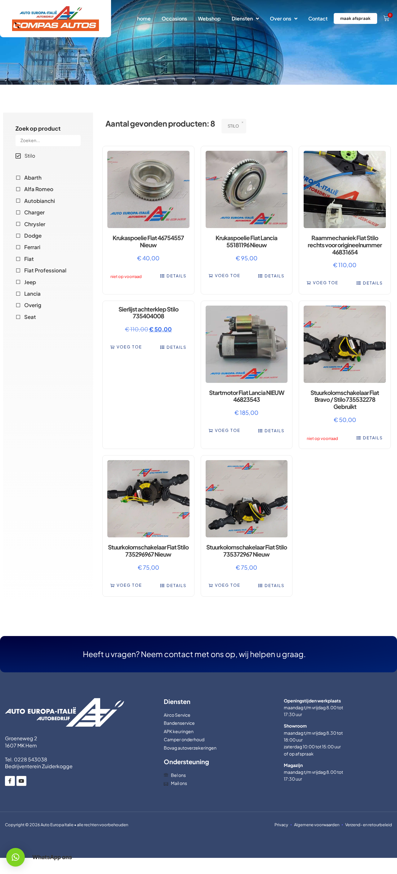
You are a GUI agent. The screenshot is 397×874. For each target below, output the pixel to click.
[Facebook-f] (10, 781)
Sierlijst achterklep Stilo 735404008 (148, 312)
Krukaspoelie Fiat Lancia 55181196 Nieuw (246, 241)
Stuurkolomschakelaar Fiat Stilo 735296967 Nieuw (148, 550)
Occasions (174, 18)
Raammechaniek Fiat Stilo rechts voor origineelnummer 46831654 (345, 245)
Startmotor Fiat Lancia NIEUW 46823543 (246, 396)
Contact (318, 18)
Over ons (280, 18)
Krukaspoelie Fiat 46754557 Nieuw (148, 241)
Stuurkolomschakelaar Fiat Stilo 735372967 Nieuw (246, 550)
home (144, 18)
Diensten (242, 18)
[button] (224, 276)
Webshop (209, 18)
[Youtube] (21, 781)
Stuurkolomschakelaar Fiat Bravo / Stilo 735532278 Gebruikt (344, 399)
